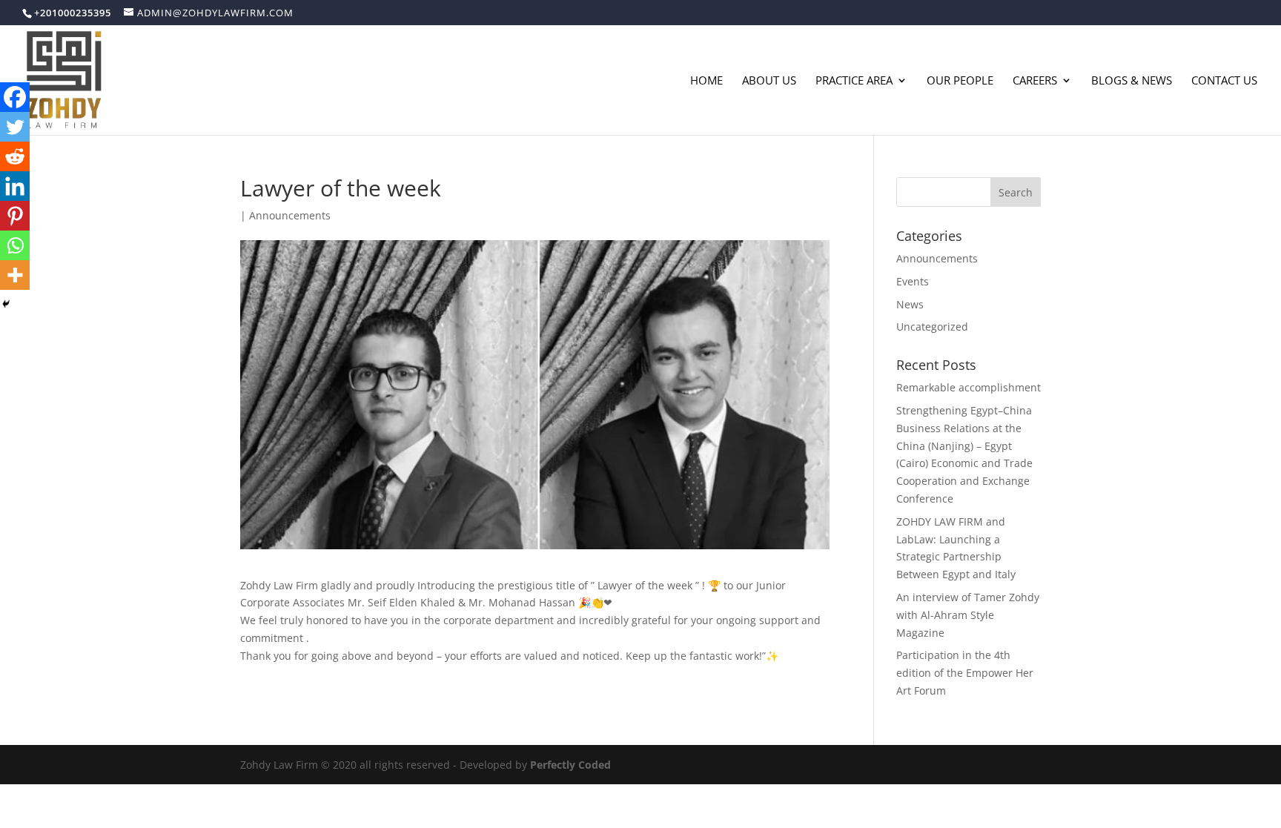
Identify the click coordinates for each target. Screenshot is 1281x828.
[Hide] (6, 304)
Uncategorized (932, 326)
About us (769, 81)
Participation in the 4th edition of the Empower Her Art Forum (964, 673)
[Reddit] (15, 156)
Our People (960, 81)
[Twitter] (15, 127)
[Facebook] (15, 97)
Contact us (1224, 81)
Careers (1035, 81)
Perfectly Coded (570, 765)
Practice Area (854, 81)
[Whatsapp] (15, 245)
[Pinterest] (15, 216)
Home (706, 81)
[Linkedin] (15, 186)
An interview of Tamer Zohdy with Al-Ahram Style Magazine (967, 615)
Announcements (290, 215)
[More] (15, 275)
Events (912, 281)
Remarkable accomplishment (968, 387)
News (910, 304)
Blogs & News (1131, 81)
